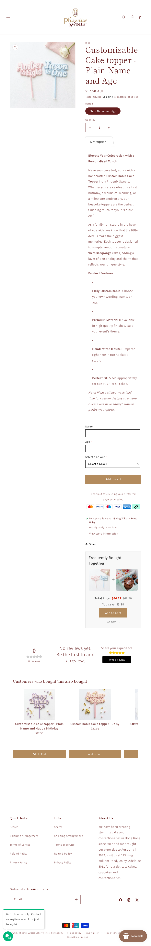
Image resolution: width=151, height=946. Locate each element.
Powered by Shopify (53, 932)
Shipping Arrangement (24, 836)
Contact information (77, 937)
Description (98, 142)
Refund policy (74, 932)
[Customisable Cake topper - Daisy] (95, 704)
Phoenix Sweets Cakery (31, 932)
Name (89, 426)
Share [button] (93, 544)
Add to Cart (113, 613)
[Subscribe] (76, 899)
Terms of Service (20, 844)
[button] (8, 17)
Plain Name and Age (102, 111)
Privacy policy (92, 932)
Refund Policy (18, 853)
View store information (103, 533)
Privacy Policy (18, 862)
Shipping (108, 96)
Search (14, 827)
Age (87, 441)
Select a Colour (95, 457)
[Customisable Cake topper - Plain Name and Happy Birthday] (39, 704)
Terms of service (111, 932)
